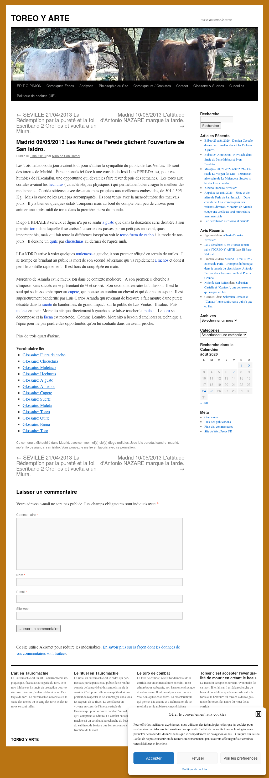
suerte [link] (47, 304)
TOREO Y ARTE (40, 17)
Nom (20, 574)
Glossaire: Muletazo (39, 367)
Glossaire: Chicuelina (40, 361)
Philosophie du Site (113, 85)
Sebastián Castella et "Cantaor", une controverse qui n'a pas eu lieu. (227, 287)
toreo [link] (124, 234)
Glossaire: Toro (35, 430)
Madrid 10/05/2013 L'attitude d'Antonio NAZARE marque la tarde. (142, 120)
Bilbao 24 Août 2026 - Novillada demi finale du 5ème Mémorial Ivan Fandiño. (228, 159)
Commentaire (27, 514)
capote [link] (73, 291)
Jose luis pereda (142, 442)
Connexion (211, 417)
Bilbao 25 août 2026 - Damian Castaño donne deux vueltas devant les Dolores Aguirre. (228, 145)
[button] (258, 714)
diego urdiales (118, 442)
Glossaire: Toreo (36, 411)
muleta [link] (21, 310)
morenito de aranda (30, 447)
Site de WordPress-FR (218, 431)
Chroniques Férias (60, 85)
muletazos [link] (84, 253)
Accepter (154, 758)
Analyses (86, 85)
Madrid (64, 442)
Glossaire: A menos (39, 386)
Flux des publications (217, 422)
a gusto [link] (108, 222)
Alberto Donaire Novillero (220, 188)
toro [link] (33, 228)
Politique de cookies (194, 769)
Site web (22, 608)
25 (211, 390)
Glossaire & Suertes (208, 85)
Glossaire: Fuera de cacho (44, 354)
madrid (173, 442)
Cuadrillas (236, 85)
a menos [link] (161, 260)
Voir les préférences (241, 758)
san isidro (53, 447)
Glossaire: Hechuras (39, 373)
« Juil (204, 402)
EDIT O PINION (29, 85)
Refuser (197, 758)
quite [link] (54, 241)
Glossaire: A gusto (38, 380)
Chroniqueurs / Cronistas (152, 85)
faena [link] (48, 317)
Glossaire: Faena (36, 424)
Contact (182, 85)
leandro (161, 442)
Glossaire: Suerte (37, 399)
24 (204, 390)
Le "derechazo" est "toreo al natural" (226, 221)
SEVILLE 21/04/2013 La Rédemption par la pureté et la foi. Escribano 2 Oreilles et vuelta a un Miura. (56, 123)
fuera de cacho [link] (142, 234)
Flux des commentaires (218, 426)
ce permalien (125, 447)
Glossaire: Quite (36, 418)
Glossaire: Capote (37, 392)
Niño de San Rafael (66, 155)
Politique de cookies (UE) (36, 95)
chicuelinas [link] (74, 241)
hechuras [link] (56, 184)
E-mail (22, 591)
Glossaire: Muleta (37, 405)
